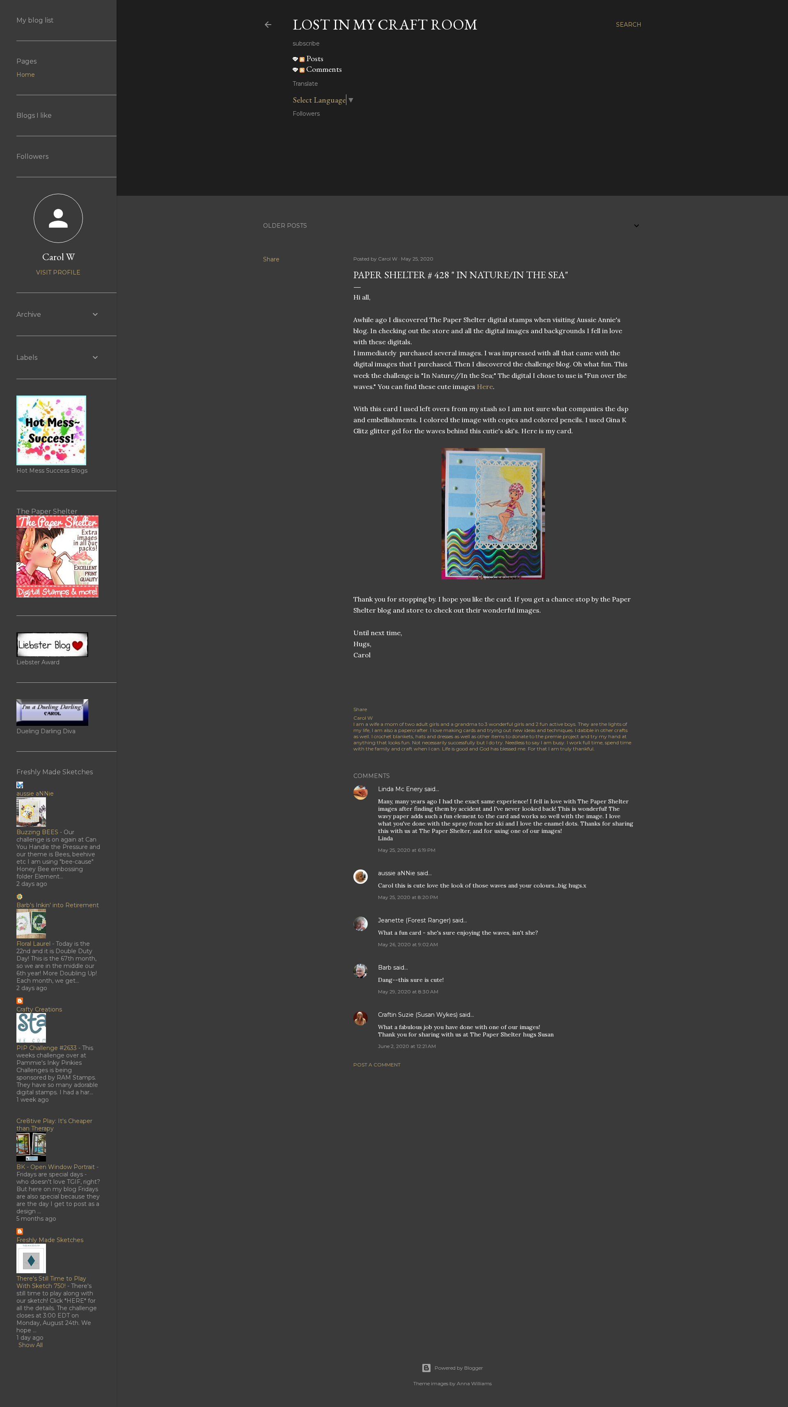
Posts (314, 58)
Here (485, 386)
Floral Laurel (33, 943)
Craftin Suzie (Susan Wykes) (418, 1014)
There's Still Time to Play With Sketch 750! (51, 1282)
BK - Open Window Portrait (55, 1167)
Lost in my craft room (385, 24)
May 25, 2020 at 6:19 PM (406, 850)
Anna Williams (474, 1383)
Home (25, 74)
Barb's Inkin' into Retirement (57, 905)
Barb (385, 967)
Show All (30, 1345)
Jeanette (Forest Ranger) (415, 920)
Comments (323, 69)
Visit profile (58, 272)
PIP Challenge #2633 (46, 1048)
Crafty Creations (39, 1009)
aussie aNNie (396, 873)
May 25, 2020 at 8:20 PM (408, 897)
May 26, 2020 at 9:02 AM (408, 944)
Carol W (58, 256)
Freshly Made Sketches (49, 1240)
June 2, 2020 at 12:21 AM (407, 1046)
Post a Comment (377, 1065)
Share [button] (271, 259)
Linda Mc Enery (400, 789)
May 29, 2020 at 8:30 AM (408, 991)
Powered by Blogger (459, 1368)
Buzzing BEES (37, 832)
